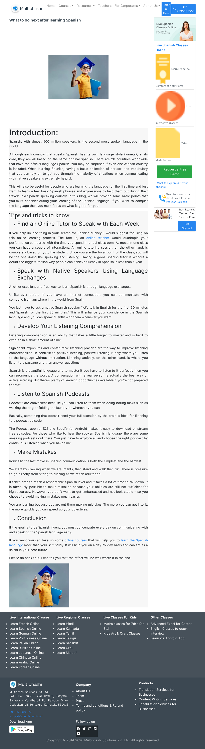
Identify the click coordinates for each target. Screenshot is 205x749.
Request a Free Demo (175, 171)
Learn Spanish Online (25, 629)
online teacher (97, 238)
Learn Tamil (65, 633)
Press (80, 701)
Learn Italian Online (23, 643)
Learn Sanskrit (67, 643)
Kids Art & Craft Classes (122, 633)
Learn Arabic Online (24, 662)
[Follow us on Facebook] (78, 729)
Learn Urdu (64, 648)
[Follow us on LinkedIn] (95, 729)
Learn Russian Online (25, 648)
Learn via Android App (168, 638)
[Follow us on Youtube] (78, 734)
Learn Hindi (65, 624)
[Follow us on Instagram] (89, 729)
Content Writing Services (157, 699)
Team (80, 696)
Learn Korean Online (24, 667)
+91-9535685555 (20, 712)
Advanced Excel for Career (171, 624)
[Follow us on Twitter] (84, 729)
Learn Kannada (67, 629)
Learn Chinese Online (25, 657)
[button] (66, 6)
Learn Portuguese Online (28, 638)
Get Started (187, 226)
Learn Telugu (66, 638)
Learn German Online (25, 633)
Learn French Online (24, 624)
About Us (83, 691)
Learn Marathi (66, 653)
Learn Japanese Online (26, 653)
